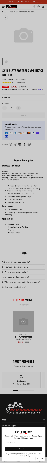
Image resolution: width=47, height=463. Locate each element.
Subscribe (22, 449)
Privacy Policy (25, 456)
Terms (39, 454)
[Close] (43, 429)
